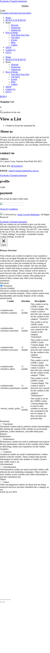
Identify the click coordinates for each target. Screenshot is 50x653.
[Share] (7, 599)
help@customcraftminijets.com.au (24, 171)
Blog (13, 42)
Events (14, 40)
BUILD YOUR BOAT (16, 20)
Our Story (15, 37)
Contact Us (10, 50)
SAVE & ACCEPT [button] (8, 492)
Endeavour (16, 30)
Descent (14, 25)
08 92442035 (17, 166)
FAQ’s (8, 52)
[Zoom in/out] (1, 599)
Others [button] (3, 479)
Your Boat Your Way (20, 35)
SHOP (8, 47)
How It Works (12, 32)
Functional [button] (4, 421)
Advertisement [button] (6, 464)
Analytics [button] (4, 449)
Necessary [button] (4, 283)
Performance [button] (5, 436)
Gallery (14, 45)
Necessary (7, 286)
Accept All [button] (19, 237)
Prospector (15, 27)
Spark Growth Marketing (28, 214)
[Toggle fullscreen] (4, 599)
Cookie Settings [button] (7, 237)
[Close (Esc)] (9, 599)
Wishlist (25, 6)
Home (8, 18)
